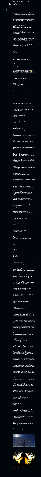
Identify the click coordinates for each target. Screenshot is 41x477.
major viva (20, 429)
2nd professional (7, 10)
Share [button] (13, 428)
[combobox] (24, 331)
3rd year (6, 11)
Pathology (22, 429)
